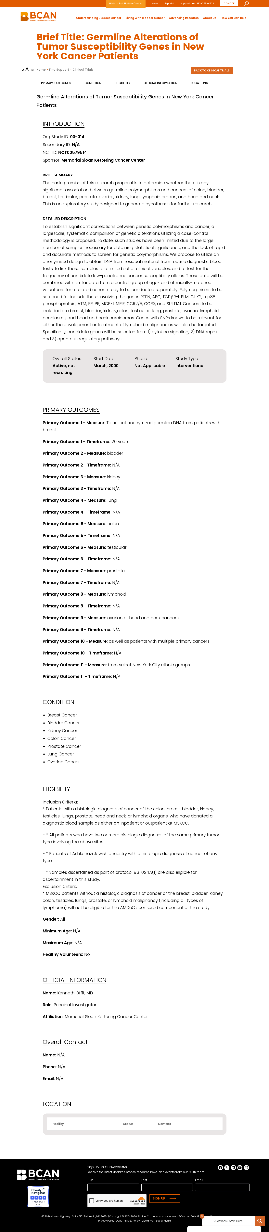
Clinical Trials (83, 70)
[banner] (38, 18)
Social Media (163, 1220)
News (155, 3)
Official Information (160, 83)
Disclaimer (148, 1220)
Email (199, 1180)
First (90, 1180)
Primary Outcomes (56, 83)
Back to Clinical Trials (212, 70)
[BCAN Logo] (38, 1176)
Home (41, 70)
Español (169, 3)
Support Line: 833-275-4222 (197, 3)
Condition (92, 83)
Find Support (59, 70)
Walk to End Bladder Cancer (125, 3)
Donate (229, 3)
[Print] (32, 69)
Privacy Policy (106, 1220)
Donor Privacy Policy (128, 1220)
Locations (199, 83)
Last (144, 1180)
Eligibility (122, 83)
